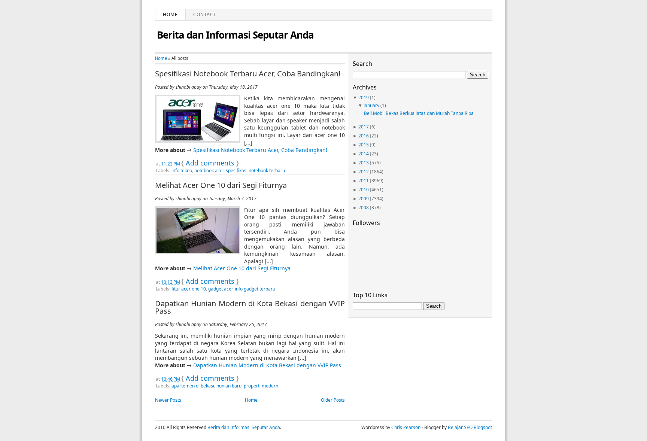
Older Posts (333, 400)
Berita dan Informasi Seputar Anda (235, 35)
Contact (204, 14)
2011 (363, 180)
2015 (363, 145)
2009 (363, 198)
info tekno (181, 170)
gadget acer (220, 289)
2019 (363, 97)
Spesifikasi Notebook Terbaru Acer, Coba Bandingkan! (247, 73)
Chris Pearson (405, 427)
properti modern (261, 386)
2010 (363, 189)
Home (170, 14)
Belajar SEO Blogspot (470, 427)
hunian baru (229, 386)
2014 (363, 153)
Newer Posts (168, 400)
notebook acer (209, 170)
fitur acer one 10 (188, 289)
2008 (363, 207)
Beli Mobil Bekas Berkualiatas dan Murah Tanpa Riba (419, 113)
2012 (363, 171)
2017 (363, 127)
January (371, 105)
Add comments (210, 162)
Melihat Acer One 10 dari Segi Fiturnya (221, 185)
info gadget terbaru (255, 289)
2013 (363, 162)
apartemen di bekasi (192, 386)
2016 (363, 136)
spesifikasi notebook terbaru (255, 170)
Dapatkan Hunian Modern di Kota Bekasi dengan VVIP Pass (250, 307)
